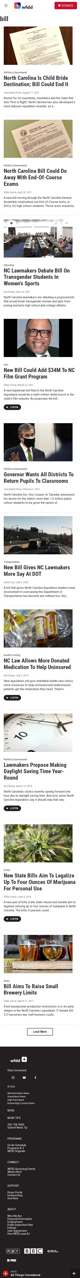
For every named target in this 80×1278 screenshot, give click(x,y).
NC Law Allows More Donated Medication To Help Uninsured (37, 663)
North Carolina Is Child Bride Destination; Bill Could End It (36, 81)
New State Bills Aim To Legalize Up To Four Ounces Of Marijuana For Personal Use (40, 882)
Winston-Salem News (18, 1093)
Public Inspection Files (20, 1225)
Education (9, 265)
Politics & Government (15, 72)
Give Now (12, 1198)
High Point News (15, 1100)
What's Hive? (14, 1172)
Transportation (12, 561)
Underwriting (15, 1195)
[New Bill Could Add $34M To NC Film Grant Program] (38, 338)
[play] (5, 1273)
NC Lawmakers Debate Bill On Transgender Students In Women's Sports (37, 277)
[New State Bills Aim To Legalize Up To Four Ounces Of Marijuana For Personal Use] (38, 843)
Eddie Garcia (10, 192)
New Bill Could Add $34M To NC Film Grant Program (39, 373)
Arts (6, 364)
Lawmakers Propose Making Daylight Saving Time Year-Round (35, 771)
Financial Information (19, 1219)
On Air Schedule (16, 1145)
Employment (15, 1222)
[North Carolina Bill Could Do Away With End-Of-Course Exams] (38, 139)
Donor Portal (14, 1192)
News (6, 980)
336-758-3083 (15, 1124)
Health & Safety (12, 655)
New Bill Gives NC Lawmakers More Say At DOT (37, 570)
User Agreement (17, 1230)
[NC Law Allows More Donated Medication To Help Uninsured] (38, 628)
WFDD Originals (16, 1151)
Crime (7, 870)
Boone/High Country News (21, 1103)
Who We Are (14, 1216)
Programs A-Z (15, 1148)
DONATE (67, 5)
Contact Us (13, 1175)
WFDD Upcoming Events (21, 1169)
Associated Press (12, 92)
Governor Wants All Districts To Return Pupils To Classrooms (39, 477)
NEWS (11, 1110)
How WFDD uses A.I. (18, 1233)
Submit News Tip (17, 1127)
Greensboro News (16, 1096)
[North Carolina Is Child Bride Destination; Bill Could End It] (38, 45)
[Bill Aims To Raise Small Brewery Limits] (38, 954)
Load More (40, 1031)
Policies (11, 1227)
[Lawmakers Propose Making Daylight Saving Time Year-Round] (38, 733)
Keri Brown (9, 291)
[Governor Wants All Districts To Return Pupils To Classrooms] (38, 442)
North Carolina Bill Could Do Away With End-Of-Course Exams (35, 177)
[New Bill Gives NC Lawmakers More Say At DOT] (38, 535)
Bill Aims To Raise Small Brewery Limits (31, 989)
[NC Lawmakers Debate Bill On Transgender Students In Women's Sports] (38, 238)
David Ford (9, 582)
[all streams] (75, 1273)
